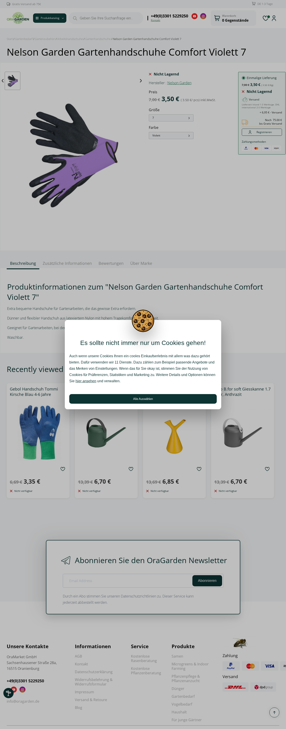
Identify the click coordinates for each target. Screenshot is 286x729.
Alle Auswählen (143, 399)
